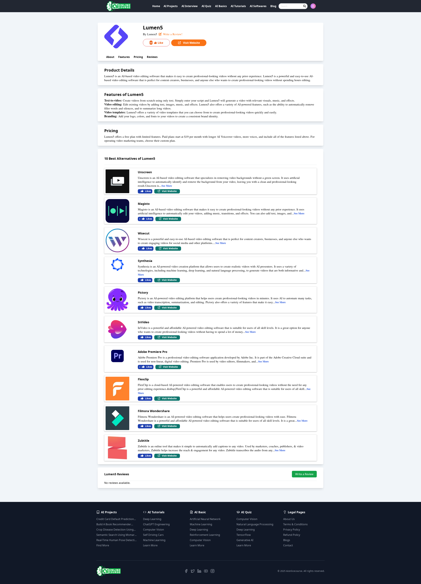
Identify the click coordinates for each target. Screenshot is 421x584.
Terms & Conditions (295, 524)
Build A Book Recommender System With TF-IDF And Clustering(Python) (113, 524)
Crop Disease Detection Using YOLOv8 (115, 530)
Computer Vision (153, 529)
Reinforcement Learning (205, 535)
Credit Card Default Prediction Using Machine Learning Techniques (115, 519)
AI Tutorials (238, 6)
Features (124, 57)
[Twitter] (193, 571)
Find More (102, 545)
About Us (289, 519)
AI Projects (171, 6)
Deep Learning (152, 519)
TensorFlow (243, 535)
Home (156, 6)
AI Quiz (206, 6)
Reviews (152, 57)
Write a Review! (172, 34)
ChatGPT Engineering (156, 524)
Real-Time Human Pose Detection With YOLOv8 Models (117, 540)
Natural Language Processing (254, 524)
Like (156, 42)
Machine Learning (154, 540)
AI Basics (221, 6)
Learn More (150, 545)
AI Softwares (258, 6)
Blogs (286, 540)
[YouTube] (206, 571)
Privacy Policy (291, 529)
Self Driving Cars (153, 535)
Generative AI (244, 540)
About (110, 57)
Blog (273, 6)
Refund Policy (291, 535)
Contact (288, 545)
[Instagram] (212, 571)
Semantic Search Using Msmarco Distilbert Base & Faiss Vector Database (116, 535)
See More (166, 186)
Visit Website (191, 43)
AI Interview (190, 6)
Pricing (138, 57)
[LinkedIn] (199, 571)
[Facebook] (186, 571)
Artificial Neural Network (205, 519)
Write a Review (304, 474)
